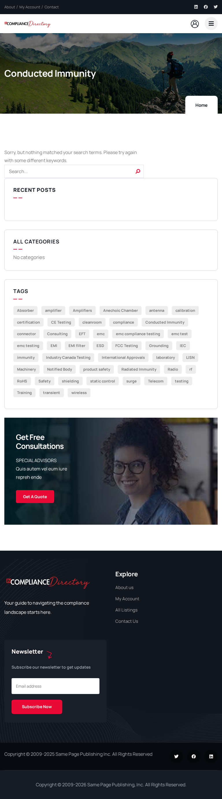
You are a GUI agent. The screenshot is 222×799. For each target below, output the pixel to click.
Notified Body (59, 369)
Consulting (57, 333)
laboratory (165, 357)
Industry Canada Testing (68, 357)
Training (24, 392)
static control (102, 381)
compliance (123, 322)
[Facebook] (206, 7)
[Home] (27, 23)
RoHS (22, 381)
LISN (190, 357)
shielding (70, 381)
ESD (100, 345)
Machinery (26, 369)
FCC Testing (126, 345)
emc (101, 333)
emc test (179, 333)
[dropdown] (211, 23)
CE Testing (61, 322)
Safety (44, 381)
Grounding (159, 345)
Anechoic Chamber (120, 310)
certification (28, 322)
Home (201, 105)
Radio (173, 369)
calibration (185, 310)
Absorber (25, 310)
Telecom (156, 381)
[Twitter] (216, 7)
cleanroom (92, 322)
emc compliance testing (138, 333)
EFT (82, 333)
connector (26, 333)
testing (181, 381)
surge (131, 381)
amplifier (53, 310)
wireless (79, 392)
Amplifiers (82, 310)
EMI (54, 345)
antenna (156, 310)
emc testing (28, 345)
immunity (26, 357)
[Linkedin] (196, 7)
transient (51, 392)
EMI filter (77, 345)
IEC (183, 345)
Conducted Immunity (164, 322)
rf (190, 369)
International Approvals (123, 357)
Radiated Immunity (138, 369)
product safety (96, 369)
